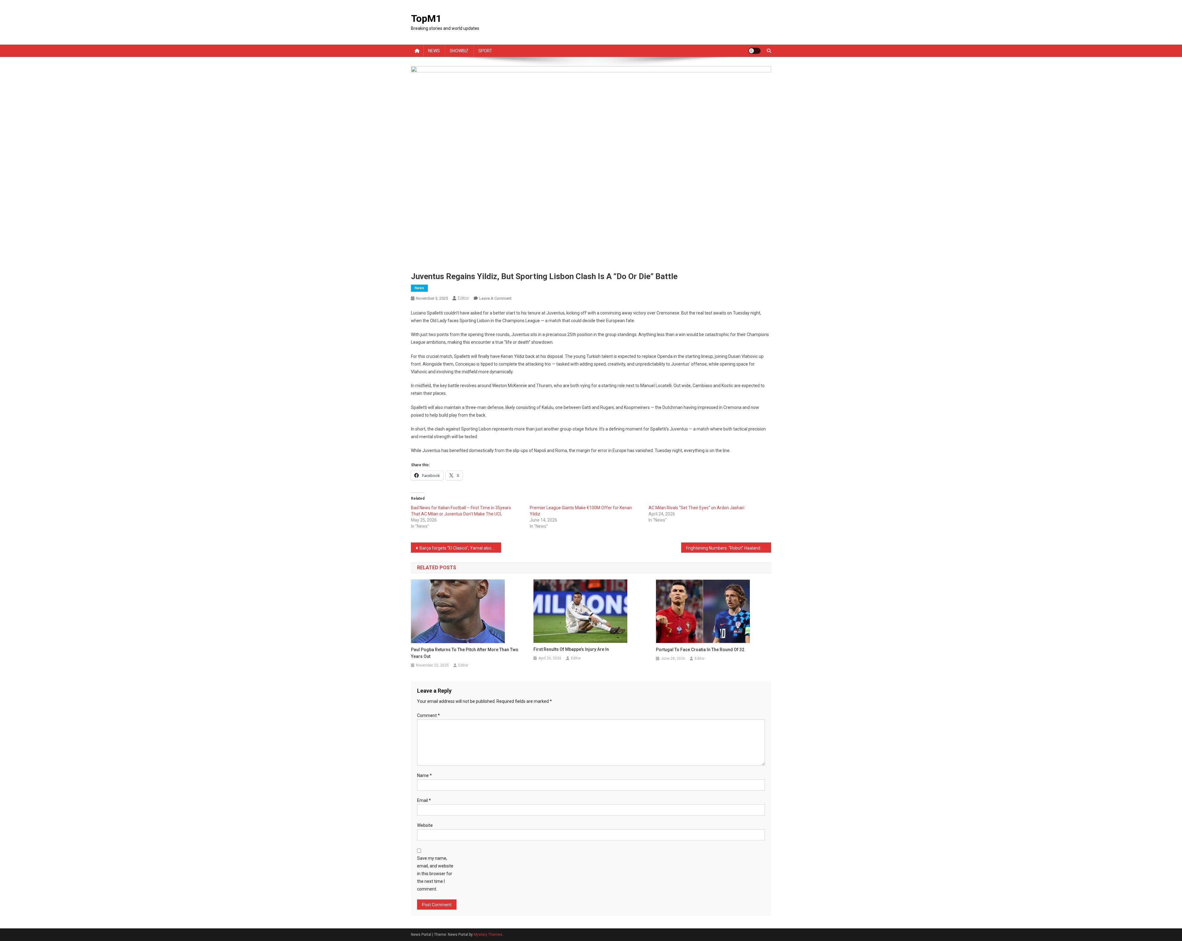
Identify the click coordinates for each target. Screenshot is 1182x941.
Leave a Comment (495, 298)
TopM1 (426, 18)
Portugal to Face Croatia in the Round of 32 (700, 649)
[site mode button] (754, 51)
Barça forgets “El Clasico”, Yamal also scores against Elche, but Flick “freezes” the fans (460, 548)
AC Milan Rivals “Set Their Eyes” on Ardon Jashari (696, 507)
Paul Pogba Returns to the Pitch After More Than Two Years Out (464, 653)
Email (424, 800)
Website (425, 825)
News (419, 288)
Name (424, 775)
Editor (463, 298)
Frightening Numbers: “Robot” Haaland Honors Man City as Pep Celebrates (728, 548)
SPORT (485, 50)
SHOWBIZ (459, 50)
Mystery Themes (488, 934)
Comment (428, 715)
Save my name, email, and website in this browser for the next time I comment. (435, 874)
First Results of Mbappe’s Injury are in (571, 649)
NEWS (434, 50)
